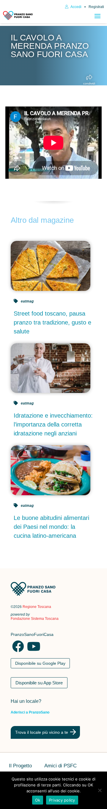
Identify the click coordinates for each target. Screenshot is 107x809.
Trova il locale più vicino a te (41, 732)
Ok (37, 800)
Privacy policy (62, 800)
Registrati (96, 7)
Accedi (75, 7)
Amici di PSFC (60, 766)
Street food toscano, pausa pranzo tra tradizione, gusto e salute (52, 322)
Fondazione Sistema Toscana (35, 619)
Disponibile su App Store (39, 682)
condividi (89, 83)
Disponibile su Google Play (40, 663)
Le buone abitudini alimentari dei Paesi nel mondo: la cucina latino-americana (51, 527)
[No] (100, 790)
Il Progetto (20, 766)
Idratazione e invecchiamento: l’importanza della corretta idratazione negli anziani (53, 424)
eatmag (27, 301)
